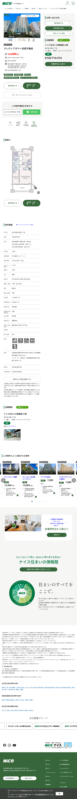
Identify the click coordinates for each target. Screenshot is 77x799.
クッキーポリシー (64, 768)
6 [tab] (45, 501)
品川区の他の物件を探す (10, 683)
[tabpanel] (22, 25)
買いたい (19, 8)
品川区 (33, 8)
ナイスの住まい (9, 8)
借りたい (48, 776)
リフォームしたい (50, 772)
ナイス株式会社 (64, 760)
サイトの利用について (66, 772)
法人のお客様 (63, 786)
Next (74, 480)
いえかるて (63, 782)
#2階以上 (27, 74)
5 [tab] (42, 501)
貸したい (48, 780)
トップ (10, 125)
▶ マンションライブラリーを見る (24, 224)
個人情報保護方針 (64, 764)
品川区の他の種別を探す (10, 706)
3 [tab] (37, 501)
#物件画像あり (18, 74)
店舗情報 (34, 125)
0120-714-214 (11, 426)
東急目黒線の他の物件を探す (11, 696)
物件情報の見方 (8, 666)
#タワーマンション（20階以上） (29, 77)
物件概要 (26, 125)
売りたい (48, 764)
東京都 (26, 8)
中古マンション (43, 8)
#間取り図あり (8, 74)
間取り (18, 125)
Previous (3, 480)
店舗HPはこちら (22, 407)
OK (59, 793)
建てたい (48, 768)
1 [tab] (32, 501)
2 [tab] (34, 501)
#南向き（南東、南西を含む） (11, 77)
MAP (7, 423)
